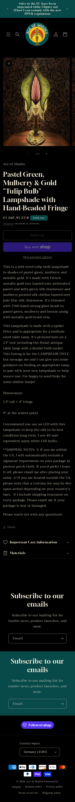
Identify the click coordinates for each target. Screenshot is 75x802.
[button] (8, 34)
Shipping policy (51, 793)
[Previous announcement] (7, 8)
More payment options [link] (37, 257)
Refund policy (33, 787)
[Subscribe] (61, 638)
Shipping (8, 223)
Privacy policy (54, 787)
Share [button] (11, 526)
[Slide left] (28, 153)
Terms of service (28, 793)
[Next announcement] (67, 8)
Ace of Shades (34, 782)
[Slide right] (46, 153)
